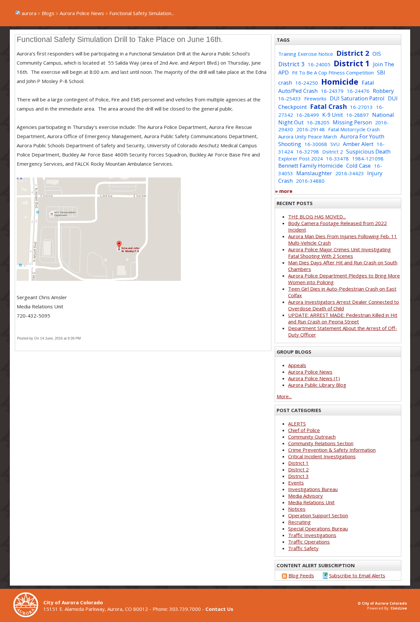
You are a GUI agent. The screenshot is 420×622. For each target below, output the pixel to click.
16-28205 (318, 122)
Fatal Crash (328, 106)
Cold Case (358, 165)
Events (296, 482)
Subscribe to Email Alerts (357, 575)
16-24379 (332, 91)
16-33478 (337, 158)
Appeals (297, 365)
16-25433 (289, 98)
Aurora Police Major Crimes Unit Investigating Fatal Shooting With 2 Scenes (339, 252)
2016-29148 (310, 129)
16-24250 (306, 82)
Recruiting (299, 522)
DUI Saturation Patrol (357, 98)
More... (284, 396)
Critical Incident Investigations (322, 456)
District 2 (352, 53)
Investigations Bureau (313, 489)
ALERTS (297, 423)
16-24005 (319, 64)
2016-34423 (349, 173)
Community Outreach (312, 436)
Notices (296, 509)
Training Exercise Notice (305, 54)
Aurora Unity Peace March (307, 136)
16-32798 (307, 151)
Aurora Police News (82, 13)
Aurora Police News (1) (314, 378)
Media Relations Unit (311, 502)
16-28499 (307, 115)
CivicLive (398, 608)
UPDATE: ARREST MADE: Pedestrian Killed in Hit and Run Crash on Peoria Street (342, 318)
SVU (335, 144)
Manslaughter (314, 173)
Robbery (383, 90)
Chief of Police (304, 430)
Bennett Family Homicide (310, 165)
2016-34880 (310, 180)
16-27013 (361, 107)
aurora (29, 13)
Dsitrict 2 (332, 151)
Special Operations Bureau (318, 528)
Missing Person (352, 122)
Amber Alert (358, 144)
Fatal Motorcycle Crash (354, 129)
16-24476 (358, 91)
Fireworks (315, 98)
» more (283, 191)
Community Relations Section (320, 443)
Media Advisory (305, 495)
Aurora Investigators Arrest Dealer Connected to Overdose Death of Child (343, 305)
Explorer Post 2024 (300, 158)
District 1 (352, 63)
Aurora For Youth (362, 136)
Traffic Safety (303, 548)
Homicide (339, 81)
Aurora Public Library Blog (317, 385)
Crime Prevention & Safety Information (332, 449)
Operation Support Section (318, 515)
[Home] (28, 615)
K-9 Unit (332, 114)
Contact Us (219, 609)
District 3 (291, 64)
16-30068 (315, 144)
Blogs (48, 13)
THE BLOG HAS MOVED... (317, 216)
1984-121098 (368, 158)
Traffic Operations (309, 541)
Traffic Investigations (312, 535)
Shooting (289, 144)
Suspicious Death (368, 151)
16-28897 (357, 115)
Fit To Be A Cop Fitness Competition (333, 72)
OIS (376, 53)
